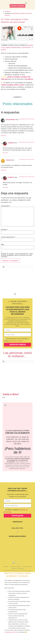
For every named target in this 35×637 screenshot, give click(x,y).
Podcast (7, 15)
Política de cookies (26, 566)
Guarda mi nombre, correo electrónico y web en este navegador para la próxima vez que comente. (17, 255)
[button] (26, 3)
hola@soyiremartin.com (12, 632)
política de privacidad (16, 341)
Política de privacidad (15, 566)
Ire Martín (3, 43)
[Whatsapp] (17, 548)
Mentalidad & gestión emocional (21, 13)
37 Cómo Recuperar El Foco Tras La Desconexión (17, 43)
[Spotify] (7, 548)
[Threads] (17, 541)
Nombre (4, 229)
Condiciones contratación (17, 568)
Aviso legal (5, 566)
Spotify (30, 45)
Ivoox (3, 47)
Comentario (5, 206)
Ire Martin (11, 142)
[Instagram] (7, 541)
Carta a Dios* (11, 394)
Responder (3, 135)
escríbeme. (29, 79)
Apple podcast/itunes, (13, 47)
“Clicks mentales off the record (12, 85)
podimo (3, 50)
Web (2, 244)
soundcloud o (27, 47)
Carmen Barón (10, 119)
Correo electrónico (8, 237)
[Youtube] (4, 554)
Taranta (8, 160)
